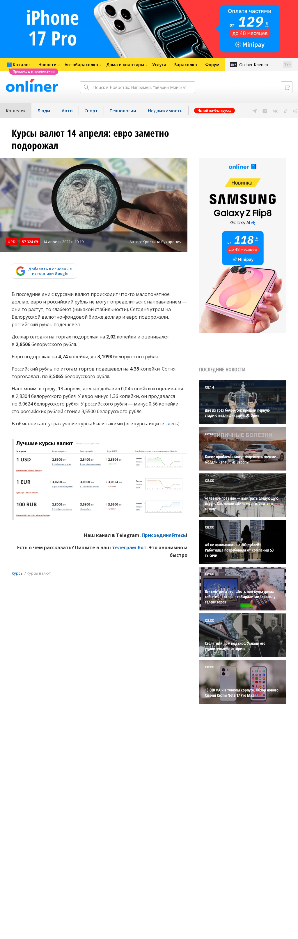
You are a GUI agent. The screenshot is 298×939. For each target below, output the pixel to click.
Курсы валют (39, 573)
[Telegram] (254, 110)
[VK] (275, 110)
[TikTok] (285, 110)
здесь (171, 423)
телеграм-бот (129, 547)
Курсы (18, 573)
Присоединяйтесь (164, 535)
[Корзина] (286, 87)
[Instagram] (265, 110)
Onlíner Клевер (253, 64)
